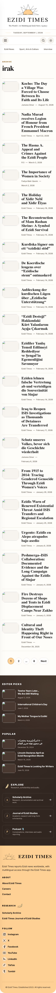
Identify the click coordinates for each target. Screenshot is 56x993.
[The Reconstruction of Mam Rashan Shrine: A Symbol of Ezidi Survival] (10, 220)
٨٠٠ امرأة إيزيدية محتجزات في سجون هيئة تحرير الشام (30, 742)
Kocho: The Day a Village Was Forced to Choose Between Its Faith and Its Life (35, 91)
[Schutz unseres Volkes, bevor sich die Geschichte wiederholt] (10, 443)
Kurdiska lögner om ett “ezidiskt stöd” (37, 246)
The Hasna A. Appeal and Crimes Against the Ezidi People (34, 151)
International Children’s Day (32, 704)
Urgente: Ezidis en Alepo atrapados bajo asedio (36, 536)
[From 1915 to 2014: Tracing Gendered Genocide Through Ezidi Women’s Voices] (10, 474)
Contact (6, 894)
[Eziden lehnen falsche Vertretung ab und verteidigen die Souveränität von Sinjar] (10, 381)
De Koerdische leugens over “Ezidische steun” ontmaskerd (36, 269)
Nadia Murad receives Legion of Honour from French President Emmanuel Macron (37, 122)
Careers (6, 888)
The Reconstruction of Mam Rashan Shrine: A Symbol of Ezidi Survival (37, 223)
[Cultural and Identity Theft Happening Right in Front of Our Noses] (10, 628)
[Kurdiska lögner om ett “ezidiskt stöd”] (10, 247)
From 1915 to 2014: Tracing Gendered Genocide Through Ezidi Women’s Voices (37, 479)
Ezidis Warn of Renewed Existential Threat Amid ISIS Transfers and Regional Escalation (37, 509)
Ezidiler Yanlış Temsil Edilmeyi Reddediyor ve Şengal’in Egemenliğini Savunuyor (34, 353)
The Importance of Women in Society (36, 173)
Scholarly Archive (11, 913)
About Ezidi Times (11, 883)
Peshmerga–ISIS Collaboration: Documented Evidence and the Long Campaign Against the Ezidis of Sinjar (35, 567)
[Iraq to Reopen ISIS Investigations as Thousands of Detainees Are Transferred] (10, 412)
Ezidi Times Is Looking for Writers (36, 766)
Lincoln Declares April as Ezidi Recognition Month (31, 754)
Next (44, 661)
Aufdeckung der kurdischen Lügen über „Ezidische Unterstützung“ (35, 295)
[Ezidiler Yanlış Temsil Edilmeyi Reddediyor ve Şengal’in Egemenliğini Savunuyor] (10, 346)
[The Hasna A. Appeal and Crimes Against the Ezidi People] (10, 148)
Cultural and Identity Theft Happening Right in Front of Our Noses (37, 631)
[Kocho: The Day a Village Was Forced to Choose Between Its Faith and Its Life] (10, 86)
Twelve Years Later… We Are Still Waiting (28, 692)
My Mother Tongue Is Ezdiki (32, 716)
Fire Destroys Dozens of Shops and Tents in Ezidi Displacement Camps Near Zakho (37, 602)
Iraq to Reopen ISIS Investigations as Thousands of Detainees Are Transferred (36, 417)
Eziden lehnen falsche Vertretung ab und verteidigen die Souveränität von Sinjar (36, 386)
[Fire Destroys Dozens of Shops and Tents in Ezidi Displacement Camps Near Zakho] (10, 597)
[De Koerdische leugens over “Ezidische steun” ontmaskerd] (10, 266)
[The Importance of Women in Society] (10, 175)
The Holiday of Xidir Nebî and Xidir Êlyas (33, 199)
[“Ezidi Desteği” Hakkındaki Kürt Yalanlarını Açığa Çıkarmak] (10, 319)
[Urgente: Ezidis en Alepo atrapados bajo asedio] (10, 535)
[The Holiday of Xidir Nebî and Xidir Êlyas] (10, 198)
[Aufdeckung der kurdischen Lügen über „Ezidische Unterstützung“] (10, 293)
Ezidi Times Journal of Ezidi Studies (21, 918)
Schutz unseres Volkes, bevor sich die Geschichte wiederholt (35, 445)
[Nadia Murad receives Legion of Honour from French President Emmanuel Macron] (10, 117)
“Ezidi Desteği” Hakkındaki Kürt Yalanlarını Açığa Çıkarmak (34, 322)
